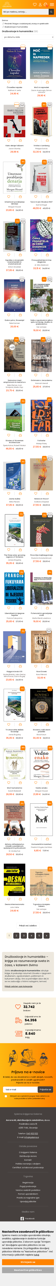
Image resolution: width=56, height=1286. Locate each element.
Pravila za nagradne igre (28, 1197)
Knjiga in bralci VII (14, 671)
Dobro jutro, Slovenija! (14, 320)
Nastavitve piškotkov (28, 1270)
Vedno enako (41, 788)
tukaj (36, 1254)
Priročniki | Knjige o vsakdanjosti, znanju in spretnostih (27, 23)
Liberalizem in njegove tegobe (14, 614)
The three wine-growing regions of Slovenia (14, 556)
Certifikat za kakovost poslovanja (28, 1167)
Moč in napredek (41, 87)
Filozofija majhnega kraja (41, 555)
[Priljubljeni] (35, 4)
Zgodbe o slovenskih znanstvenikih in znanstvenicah (14, 262)
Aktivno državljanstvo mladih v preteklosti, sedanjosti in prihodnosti (15, 846)
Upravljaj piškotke (28, 1201)
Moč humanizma (14, 788)
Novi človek (41, 671)
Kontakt (28, 1160)
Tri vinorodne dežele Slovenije (14, 730)
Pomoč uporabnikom (28, 1194)
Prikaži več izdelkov (28, 925)
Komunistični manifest (42, 844)
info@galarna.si (31, 1137)
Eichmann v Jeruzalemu (41, 380)
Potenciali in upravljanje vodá (41, 614)
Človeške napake (14, 87)
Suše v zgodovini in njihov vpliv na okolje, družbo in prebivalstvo (41, 322)
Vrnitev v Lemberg (41, 145)
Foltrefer (41, 440)
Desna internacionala (14, 904)
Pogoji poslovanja (28, 1186)
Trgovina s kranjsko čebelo (41, 905)
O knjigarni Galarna (28, 1152)
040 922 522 (32, 1133)
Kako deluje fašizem (15, 145)
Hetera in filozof (41, 498)
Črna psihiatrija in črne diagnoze (41, 261)
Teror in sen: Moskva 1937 (41, 202)
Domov (5, 20)
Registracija (28, 1182)
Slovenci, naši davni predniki (41, 730)
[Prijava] (40, 4)
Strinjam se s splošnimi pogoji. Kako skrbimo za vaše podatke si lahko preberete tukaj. (29, 1097)
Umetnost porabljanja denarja (14, 203)
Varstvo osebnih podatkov (28, 1190)
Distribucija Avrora (28, 1156)
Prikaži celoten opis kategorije (18, 986)
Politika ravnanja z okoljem (28, 1163)
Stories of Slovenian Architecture (14, 441)
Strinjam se (28, 1262)
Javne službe (14, 498)
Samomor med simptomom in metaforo (14, 381)
